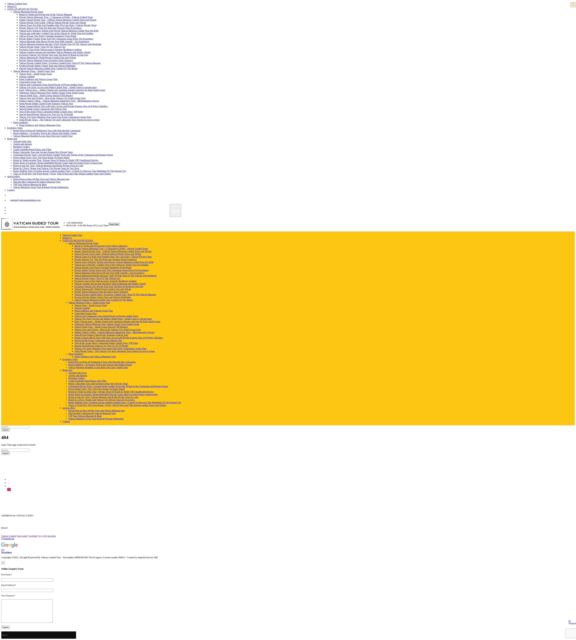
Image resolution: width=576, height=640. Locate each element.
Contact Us (12, 508)
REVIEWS (175, 211)
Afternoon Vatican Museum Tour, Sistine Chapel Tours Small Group (51, 92)
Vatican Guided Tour (17, 3)
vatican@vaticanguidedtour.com (25, 200)
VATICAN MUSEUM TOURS (22, 9)
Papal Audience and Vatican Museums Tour (40, 125)
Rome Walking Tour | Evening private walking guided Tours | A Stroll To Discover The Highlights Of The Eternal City (69, 171)
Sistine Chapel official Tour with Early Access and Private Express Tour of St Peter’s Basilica (63, 106)
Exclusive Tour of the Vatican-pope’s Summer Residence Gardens (50, 49)
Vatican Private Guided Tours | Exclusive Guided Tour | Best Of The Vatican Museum (60, 63)
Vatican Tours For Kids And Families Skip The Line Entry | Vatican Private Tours (57, 25)
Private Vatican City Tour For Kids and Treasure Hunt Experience (50, 28)
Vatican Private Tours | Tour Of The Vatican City (42, 47)
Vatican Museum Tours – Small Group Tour (34, 71)
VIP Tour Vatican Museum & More (30, 184)
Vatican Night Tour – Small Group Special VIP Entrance (46, 95)
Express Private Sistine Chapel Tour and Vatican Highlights (47, 65)
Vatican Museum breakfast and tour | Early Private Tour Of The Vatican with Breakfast (60, 44)
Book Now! (114, 224)
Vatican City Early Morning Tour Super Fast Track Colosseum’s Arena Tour (55, 117)
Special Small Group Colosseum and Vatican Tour (43, 109)
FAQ (9, 502)
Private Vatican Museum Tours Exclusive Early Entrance (46, 60)
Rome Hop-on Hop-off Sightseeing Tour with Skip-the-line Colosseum (46, 130)
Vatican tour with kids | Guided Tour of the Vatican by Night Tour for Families (56, 33)
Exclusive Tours (14, 128)
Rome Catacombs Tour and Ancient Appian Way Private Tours (43, 152)
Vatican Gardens (27, 76)
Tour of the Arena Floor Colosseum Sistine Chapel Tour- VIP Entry (51, 111)
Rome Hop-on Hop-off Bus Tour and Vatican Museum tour (41, 179)
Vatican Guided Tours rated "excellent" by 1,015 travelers (28, 536)
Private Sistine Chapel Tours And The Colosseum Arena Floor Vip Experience (56, 38)
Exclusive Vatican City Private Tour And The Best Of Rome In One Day (53, 55)
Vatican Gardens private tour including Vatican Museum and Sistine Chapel (54, 52)
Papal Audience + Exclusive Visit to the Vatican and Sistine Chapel (45, 133)
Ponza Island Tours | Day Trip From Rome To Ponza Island (41, 157)
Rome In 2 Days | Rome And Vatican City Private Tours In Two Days (46, 168)
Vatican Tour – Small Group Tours (35, 74)
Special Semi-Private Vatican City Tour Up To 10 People (46, 114)
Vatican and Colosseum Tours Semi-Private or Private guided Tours (51, 84)
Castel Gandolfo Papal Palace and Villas (32, 149)
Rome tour (12, 138)
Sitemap (11, 510)
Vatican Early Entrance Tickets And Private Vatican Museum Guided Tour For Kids (58, 30)
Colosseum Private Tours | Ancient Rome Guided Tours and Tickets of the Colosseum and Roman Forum (63, 155)
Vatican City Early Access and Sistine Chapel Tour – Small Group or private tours (58, 87)
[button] (91, 548)
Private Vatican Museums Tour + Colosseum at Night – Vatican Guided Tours (56, 17)
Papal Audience (20, 122)
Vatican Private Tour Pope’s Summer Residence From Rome (47, 36)
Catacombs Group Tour (30, 82)
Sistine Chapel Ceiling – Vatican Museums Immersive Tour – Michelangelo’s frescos (59, 101)
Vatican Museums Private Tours (28, 11)
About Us (11, 6)
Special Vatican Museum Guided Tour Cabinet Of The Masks (48, 68)
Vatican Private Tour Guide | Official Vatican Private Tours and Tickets (52, 22)
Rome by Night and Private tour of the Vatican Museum (45, 14)
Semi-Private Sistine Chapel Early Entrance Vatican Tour (46, 103)
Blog (9, 505)
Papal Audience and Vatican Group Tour (38, 79)
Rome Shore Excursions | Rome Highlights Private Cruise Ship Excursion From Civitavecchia (57, 163)
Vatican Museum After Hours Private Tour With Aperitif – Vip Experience (54, 41)
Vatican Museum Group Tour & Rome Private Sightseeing (40, 187)
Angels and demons (22, 144)
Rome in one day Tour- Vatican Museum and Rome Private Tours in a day (48, 165)
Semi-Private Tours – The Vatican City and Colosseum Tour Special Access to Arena (59, 119)
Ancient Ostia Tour (22, 141)
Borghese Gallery (21, 146)
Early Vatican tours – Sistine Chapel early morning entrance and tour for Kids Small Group (62, 90)
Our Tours (12, 499)
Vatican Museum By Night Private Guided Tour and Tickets (47, 57)
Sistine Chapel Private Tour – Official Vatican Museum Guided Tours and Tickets (57, 20)
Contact (11, 190)
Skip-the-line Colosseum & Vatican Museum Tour (36, 182)
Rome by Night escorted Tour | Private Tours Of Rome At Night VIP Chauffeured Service (55, 160)
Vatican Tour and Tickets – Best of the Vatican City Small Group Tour (52, 98)
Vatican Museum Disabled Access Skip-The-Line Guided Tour (43, 136)
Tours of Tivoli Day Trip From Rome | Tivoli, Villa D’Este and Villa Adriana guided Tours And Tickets (62, 173)
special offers (13, 176)
